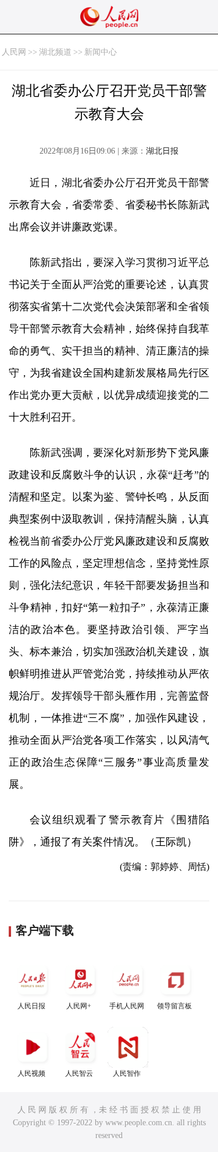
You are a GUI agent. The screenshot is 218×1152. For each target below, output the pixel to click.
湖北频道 (55, 52)
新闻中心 (100, 52)
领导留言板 (174, 1006)
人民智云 (79, 1073)
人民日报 (31, 1006)
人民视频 (31, 1073)
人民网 (14, 52)
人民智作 (127, 1073)
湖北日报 (162, 151)
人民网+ (78, 1006)
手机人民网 (126, 1006)
